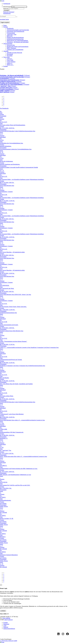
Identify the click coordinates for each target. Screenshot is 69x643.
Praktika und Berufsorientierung (15, 37)
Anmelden (6, 10)
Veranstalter (3, 116)
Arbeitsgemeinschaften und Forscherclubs (18, 30)
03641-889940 (6, 618)
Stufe (1, 117)
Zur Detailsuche (4, 108)
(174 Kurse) (15, 75)
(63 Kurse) (15, 77)
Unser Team (10, 60)
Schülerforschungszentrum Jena (15, 39)
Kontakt (5, 66)
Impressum (6, 624)
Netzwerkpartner (7, 43)
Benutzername (7, 6)
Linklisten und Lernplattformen (15, 49)
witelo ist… (10, 58)
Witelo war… (10, 64)
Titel (1, 113)
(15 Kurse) (7, 78)
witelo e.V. (9, 63)
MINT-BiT (10, 36)
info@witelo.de (8, 619)
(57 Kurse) (12, 83)
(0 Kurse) (8, 86)
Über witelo (6, 57)
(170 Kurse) (14, 84)
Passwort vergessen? (8, 12)
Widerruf (5, 627)
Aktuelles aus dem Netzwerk (14, 52)
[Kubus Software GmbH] (2, 642)
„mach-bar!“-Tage (11, 34)
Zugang (2, 119)
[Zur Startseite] (2, 0)
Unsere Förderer (11, 61)
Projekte (5, 27)
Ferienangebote (11, 33)
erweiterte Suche (4, 19)
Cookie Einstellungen (5, 639)
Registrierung (7, 13)
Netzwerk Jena (11, 45)
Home (5, 25)
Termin (2, 114)
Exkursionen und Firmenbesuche (15, 31)
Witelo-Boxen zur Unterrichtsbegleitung (17, 40)
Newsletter (9, 55)
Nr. (1, 111)
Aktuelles (5, 51)
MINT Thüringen (11, 48)
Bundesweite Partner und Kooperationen (17, 46)
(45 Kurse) (12, 80)
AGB (4, 625)
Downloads (10, 54)
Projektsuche (6, 3)
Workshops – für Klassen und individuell (17, 42)
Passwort (5, 8)
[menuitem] (36, 3)
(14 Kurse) (10, 81)
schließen (3, 610)
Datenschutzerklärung (9, 628)
